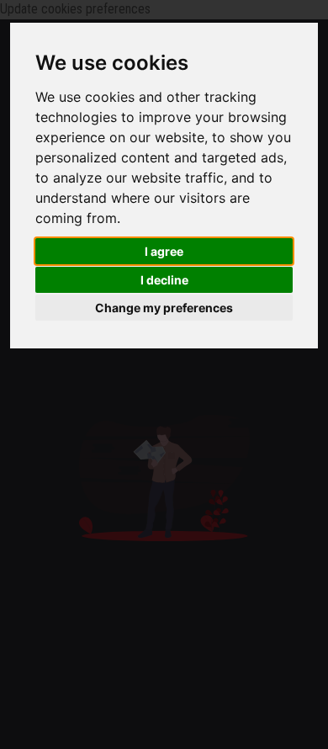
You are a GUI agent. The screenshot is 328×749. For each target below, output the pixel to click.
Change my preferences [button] (164, 307)
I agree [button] (164, 251)
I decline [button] (164, 280)
